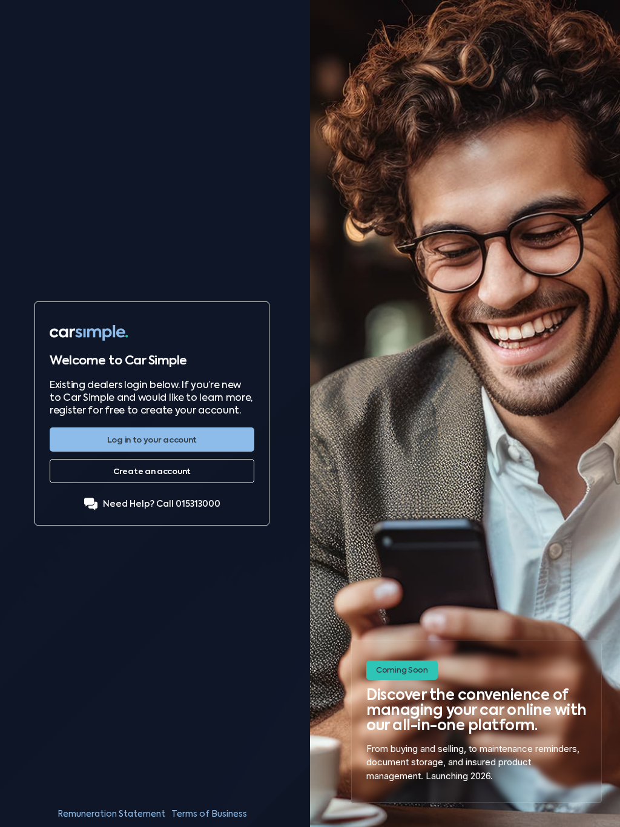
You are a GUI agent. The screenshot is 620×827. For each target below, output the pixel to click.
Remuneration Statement (111, 813)
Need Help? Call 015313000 (161, 504)
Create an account (152, 471)
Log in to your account (152, 440)
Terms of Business (209, 813)
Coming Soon (402, 670)
